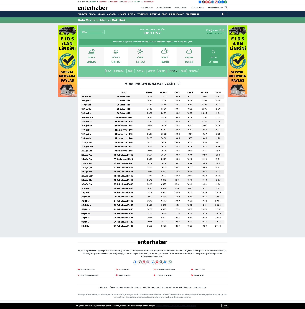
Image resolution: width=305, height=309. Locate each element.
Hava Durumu (124, 269)
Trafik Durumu (199, 269)
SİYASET (122, 14)
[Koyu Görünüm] (223, 14)
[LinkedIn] (153, 262)
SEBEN (183, 71)
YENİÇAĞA (193, 71)
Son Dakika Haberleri (164, 275)
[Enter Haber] (93, 8)
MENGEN (161, 71)
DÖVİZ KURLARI (197, 8)
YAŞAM (101, 14)
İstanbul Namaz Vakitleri (166, 269)
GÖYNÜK (140, 71)
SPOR (164, 14)
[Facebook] (135, 262)
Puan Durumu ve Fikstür (89, 275)
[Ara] (226, 7)
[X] (140, 262)
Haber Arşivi (199, 275)
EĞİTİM (131, 14)
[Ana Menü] (226, 14)
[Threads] (161, 262)
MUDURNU (173, 71)
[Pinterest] (144, 262)
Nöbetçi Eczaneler (88, 269)
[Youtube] (157, 262)
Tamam (225, 305)
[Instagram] (148, 262)
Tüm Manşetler (124, 275)
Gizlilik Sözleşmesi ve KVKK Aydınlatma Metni (176, 306)
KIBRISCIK (151, 71)
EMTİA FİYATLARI (215, 8)
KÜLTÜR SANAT (176, 14)
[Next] (165, 262)
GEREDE (130, 71)
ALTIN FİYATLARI (164, 8)
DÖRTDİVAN (119, 71)
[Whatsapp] (170, 262)
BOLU (108, 71)
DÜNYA (92, 14)
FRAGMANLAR (146, 8)
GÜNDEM (82, 14)
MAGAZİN (111, 14)
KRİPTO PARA (180, 8)
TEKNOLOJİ (142, 14)
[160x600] (67, 61)
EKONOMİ (155, 14)
